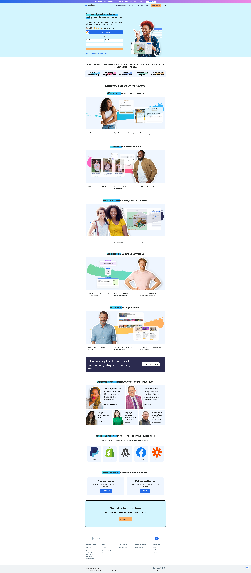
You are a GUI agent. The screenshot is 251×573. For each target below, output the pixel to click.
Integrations (121, 549)
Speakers (137, 549)
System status (89, 560)
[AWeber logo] (89, 5)
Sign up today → (125, 519)
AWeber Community (90, 551)
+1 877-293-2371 (96, 568)
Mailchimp (154, 547)
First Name (88, 39)
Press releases (139, 547)
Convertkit (154, 551)
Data (158, 571)
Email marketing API (123, 547)
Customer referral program (108, 551)
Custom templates (90, 554)
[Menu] (164, 5)
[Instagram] (160, 568)
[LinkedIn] (162, 568)
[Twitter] (156, 568)
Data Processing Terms (102, 53)
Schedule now (105, 490)
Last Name (107, 39)
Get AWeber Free (156, 5)
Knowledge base (90, 553)
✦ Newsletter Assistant (120, 5)
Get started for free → (150, 364)
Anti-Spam (163, 571)
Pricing (137, 5)
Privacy (154, 571)
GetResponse (155, 549)
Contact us (145, 490)
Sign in (147, 5)
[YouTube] (158, 568)
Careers (104, 549)
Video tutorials (89, 556)
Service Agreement (90, 53)
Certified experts (90, 558)
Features (130, 5)
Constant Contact (156, 553)
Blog (142, 5)
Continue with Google (104, 32)
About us (104, 547)
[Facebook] (154, 568)
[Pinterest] (164, 568)
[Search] (157, 538)
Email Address (89, 44)
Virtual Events (89, 549)
